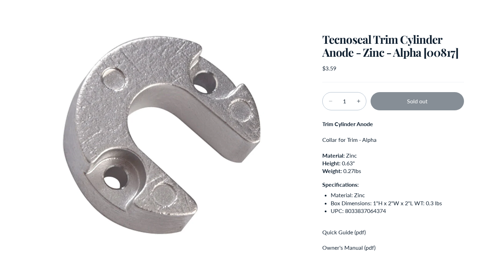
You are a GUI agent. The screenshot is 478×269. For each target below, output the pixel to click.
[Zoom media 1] (160, 134)
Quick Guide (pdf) (344, 232)
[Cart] (456, 12)
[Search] (426, 12)
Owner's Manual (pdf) (348, 247)
